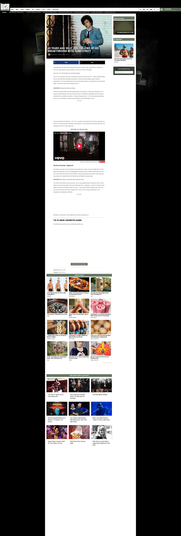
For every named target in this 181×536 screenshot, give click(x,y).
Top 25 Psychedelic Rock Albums (123, 32)
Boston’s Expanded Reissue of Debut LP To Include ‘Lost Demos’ (57, 420)
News (17, 9)
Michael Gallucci (54, 54)
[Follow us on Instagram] (147, 9)
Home (12, 9)
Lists (43, 9)
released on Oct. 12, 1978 (85, 96)
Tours (48, 9)
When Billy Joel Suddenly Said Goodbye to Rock (72, 179)
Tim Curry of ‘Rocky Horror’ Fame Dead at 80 (56, 395)
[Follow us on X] (158, 9)
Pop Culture (55, 9)
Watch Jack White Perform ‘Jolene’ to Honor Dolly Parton (101, 419)
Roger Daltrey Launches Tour (49, 12)
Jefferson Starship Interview (65, 12)
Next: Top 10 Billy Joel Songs (79, 264)
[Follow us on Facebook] (154, 9)
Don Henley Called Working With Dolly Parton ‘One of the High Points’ (78, 420)
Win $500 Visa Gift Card (110, 12)
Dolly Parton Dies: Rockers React (16, 12)
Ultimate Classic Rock (91, 162)
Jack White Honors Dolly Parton (33, 12)
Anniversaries (62, 272)
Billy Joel (59, 67)
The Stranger (65, 73)
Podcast (38, 9)
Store (22, 9)
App (33, 9)
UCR (65, 270)
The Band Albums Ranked (97, 12)
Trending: (4, 12)
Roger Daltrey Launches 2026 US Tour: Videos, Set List (56, 442)
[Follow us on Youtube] (151, 9)
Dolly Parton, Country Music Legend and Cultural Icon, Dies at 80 (101, 443)
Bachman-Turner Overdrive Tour (81, 12)
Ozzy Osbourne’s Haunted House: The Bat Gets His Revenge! (77, 396)
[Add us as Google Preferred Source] (144, 9)
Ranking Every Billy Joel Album (67, 88)
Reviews (28, 9)
